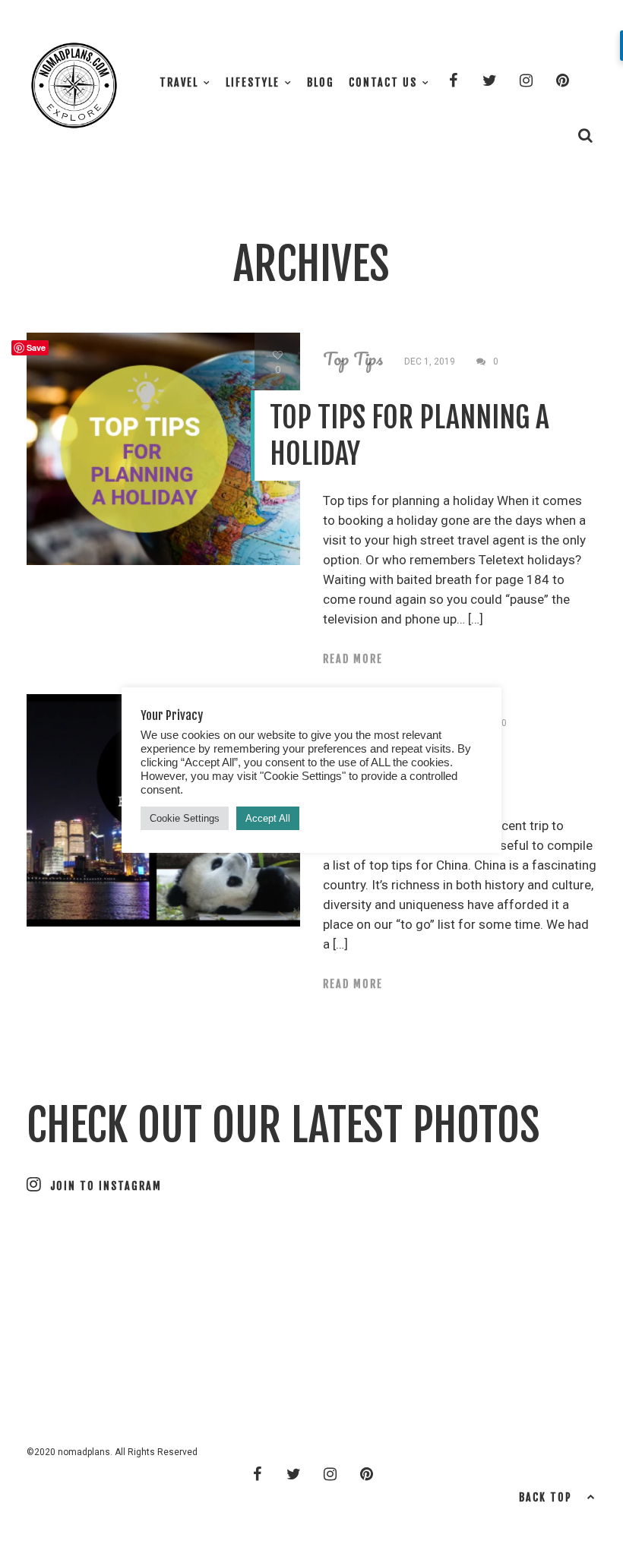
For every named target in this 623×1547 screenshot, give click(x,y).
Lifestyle (253, 82)
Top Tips (353, 358)
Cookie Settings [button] (185, 818)
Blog (320, 82)
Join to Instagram (106, 1185)
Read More (353, 658)
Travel (179, 82)
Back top (545, 1497)
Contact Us (383, 82)
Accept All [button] (267, 818)
